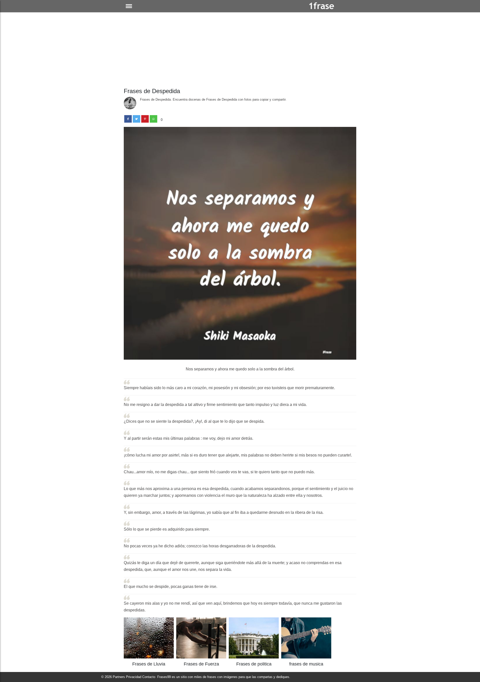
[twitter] (136, 119)
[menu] (128, 6)
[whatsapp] (153, 119)
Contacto (148, 677)
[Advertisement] (240, 50)
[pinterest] (145, 119)
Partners (119, 677)
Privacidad (133, 677)
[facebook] (128, 119)
